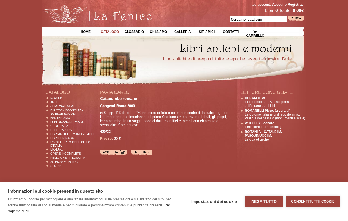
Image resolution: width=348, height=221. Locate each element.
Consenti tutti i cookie (312, 201)
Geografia (59, 125)
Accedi (278, 4)
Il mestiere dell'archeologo (264, 125)
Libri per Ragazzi (64, 138)
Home (86, 31)
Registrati (296, 4)
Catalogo (110, 31)
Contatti (231, 31)
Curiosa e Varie (63, 106)
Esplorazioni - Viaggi (67, 121)
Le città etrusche (264, 135)
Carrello (255, 30)
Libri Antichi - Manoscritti (72, 134)
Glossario (134, 31)
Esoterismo (60, 117)
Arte (54, 102)
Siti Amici (207, 31)
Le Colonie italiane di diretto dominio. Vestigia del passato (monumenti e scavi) (275, 114)
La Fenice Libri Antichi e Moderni (90, 8)
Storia (55, 165)
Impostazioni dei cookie (214, 202)
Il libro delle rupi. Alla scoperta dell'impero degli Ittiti (267, 102)
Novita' (56, 98)
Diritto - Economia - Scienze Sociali (66, 112)
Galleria (182, 31)
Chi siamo (158, 31)
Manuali (56, 149)
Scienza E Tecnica (64, 161)
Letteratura (61, 130)
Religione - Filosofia (67, 157)
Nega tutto (264, 202)
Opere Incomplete (65, 153)
